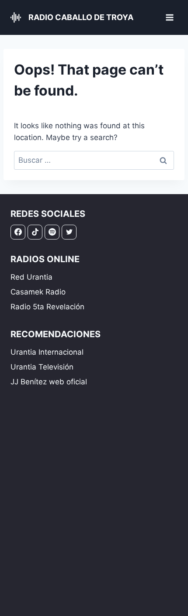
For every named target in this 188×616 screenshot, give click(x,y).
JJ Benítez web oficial (48, 381)
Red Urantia (31, 277)
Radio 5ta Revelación (47, 306)
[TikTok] (35, 232)
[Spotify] (52, 232)
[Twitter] (69, 232)
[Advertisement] (94, 509)
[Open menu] (169, 17)
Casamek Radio (38, 291)
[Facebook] (17, 232)
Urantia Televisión (41, 367)
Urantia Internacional (47, 352)
